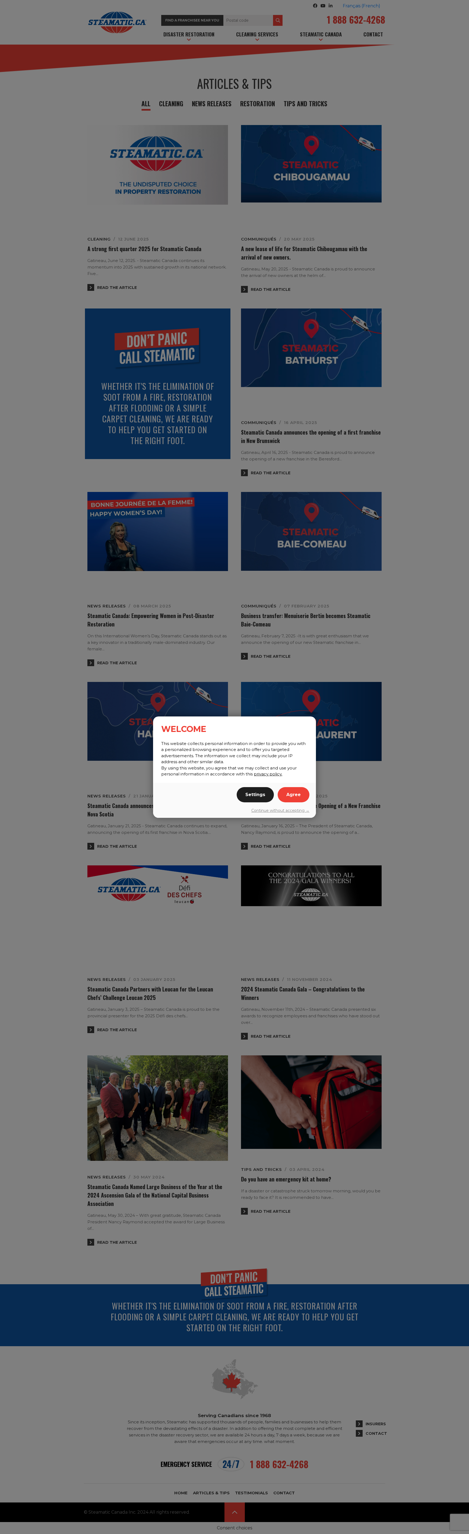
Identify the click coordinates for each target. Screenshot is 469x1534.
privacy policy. (268, 774)
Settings (255, 794)
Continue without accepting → (280, 810)
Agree (293, 794)
